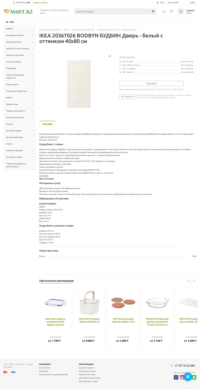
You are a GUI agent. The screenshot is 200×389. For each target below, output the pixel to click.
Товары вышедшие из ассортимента (16, 165)
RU (194, 3)
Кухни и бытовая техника (17, 48)
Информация (86, 364)
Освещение (11, 68)
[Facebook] (176, 377)
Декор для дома (13, 42)
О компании (44, 368)
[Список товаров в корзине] (186, 13)
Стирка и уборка (13, 62)
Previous (189, 280)
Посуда (9, 124)
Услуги (9, 144)
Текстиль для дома (15, 117)
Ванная (9, 98)
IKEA (12, 22)
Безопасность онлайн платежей (53, 374)
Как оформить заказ (88, 381)
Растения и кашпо (14, 157)
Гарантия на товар (87, 374)
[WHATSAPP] (194, 377)
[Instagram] (182, 377)
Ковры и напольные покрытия (15, 76)
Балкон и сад (12, 104)
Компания (45, 364)
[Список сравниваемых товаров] (164, 12)
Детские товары (13, 131)
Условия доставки (87, 371)
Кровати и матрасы (15, 55)
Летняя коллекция (14, 137)
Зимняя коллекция (14, 150)
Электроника (12, 84)
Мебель (9, 29)
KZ (191, 3)
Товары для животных (16, 91)
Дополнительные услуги (90, 378)
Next (194, 280)
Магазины (43, 371)
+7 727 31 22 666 (23, 2)
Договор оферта (87, 368)
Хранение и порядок (15, 35)
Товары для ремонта (15, 111)
